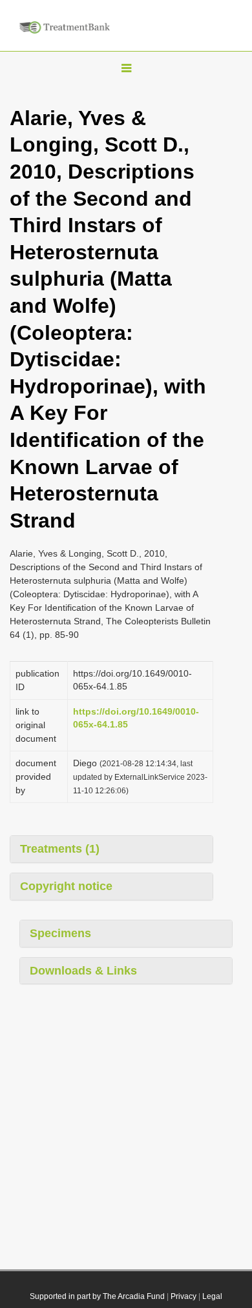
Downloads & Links (83, 970)
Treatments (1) (60, 848)
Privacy (183, 1296)
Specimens (60, 933)
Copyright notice (66, 886)
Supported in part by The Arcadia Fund (97, 1296)
